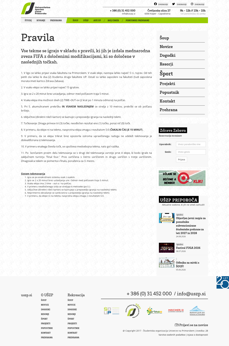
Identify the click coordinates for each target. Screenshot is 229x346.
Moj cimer (113, 20)
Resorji (166, 63)
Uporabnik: (165, 144)
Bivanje (41, 20)
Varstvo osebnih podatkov (172, 334)
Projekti (167, 83)
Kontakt (167, 100)
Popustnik (169, 92)
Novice (166, 46)
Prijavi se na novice (193, 325)
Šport (166, 73)
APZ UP (97, 20)
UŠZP (85, 20)
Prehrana (56, 20)
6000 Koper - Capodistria (157, 13)
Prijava (181, 159)
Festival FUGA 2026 (188, 247)
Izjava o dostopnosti (197, 334)
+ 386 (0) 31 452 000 (122, 10)
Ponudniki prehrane (137, 20)
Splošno (180, 215)
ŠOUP (75, 20)
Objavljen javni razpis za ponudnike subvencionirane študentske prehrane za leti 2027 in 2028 (191, 225)
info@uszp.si (128, 13)
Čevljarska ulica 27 (159, 10)
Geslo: (168, 151)
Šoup (164, 37)
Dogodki (167, 55)
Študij (28, 20)
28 (206, 330)
